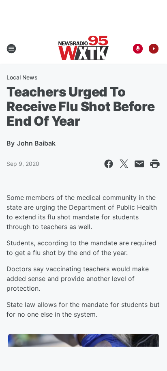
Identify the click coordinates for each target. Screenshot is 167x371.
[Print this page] (155, 163)
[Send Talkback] (138, 49)
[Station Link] (83, 49)
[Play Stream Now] (153, 49)
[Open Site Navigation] (11, 49)
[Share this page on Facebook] (108, 163)
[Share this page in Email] (139, 163)
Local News (22, 77)
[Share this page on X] (124, 163)
